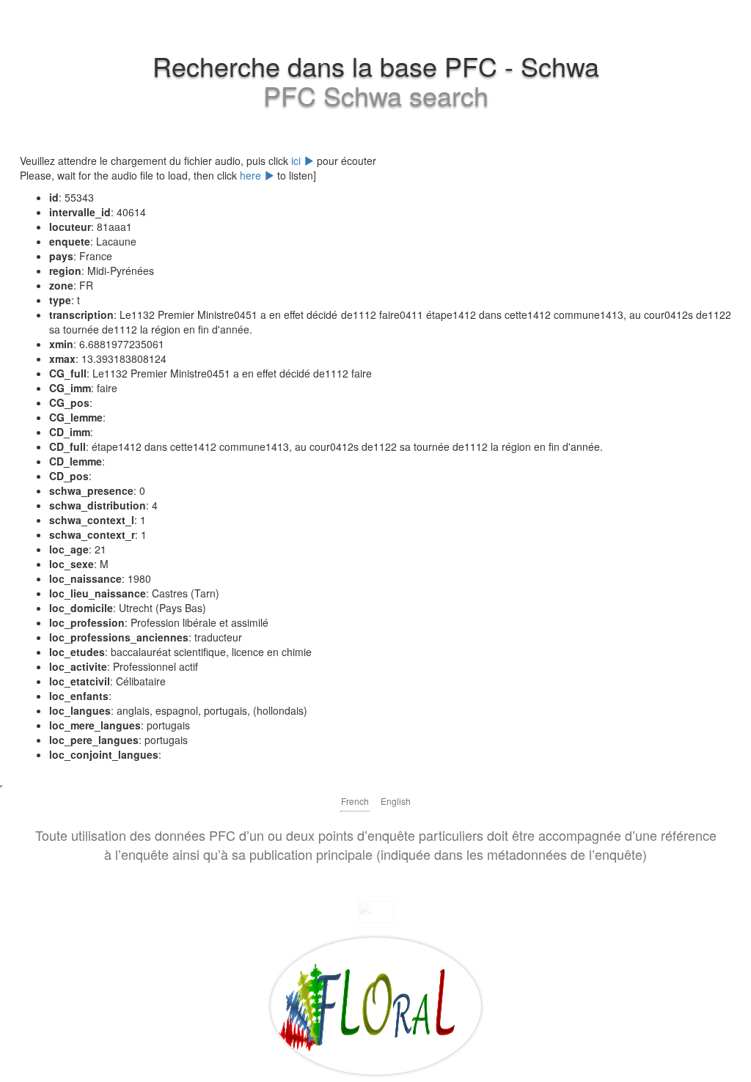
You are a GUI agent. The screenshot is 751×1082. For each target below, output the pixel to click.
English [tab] (396, 801)
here (252, 175)
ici (297, 160)
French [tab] (355, 801)
